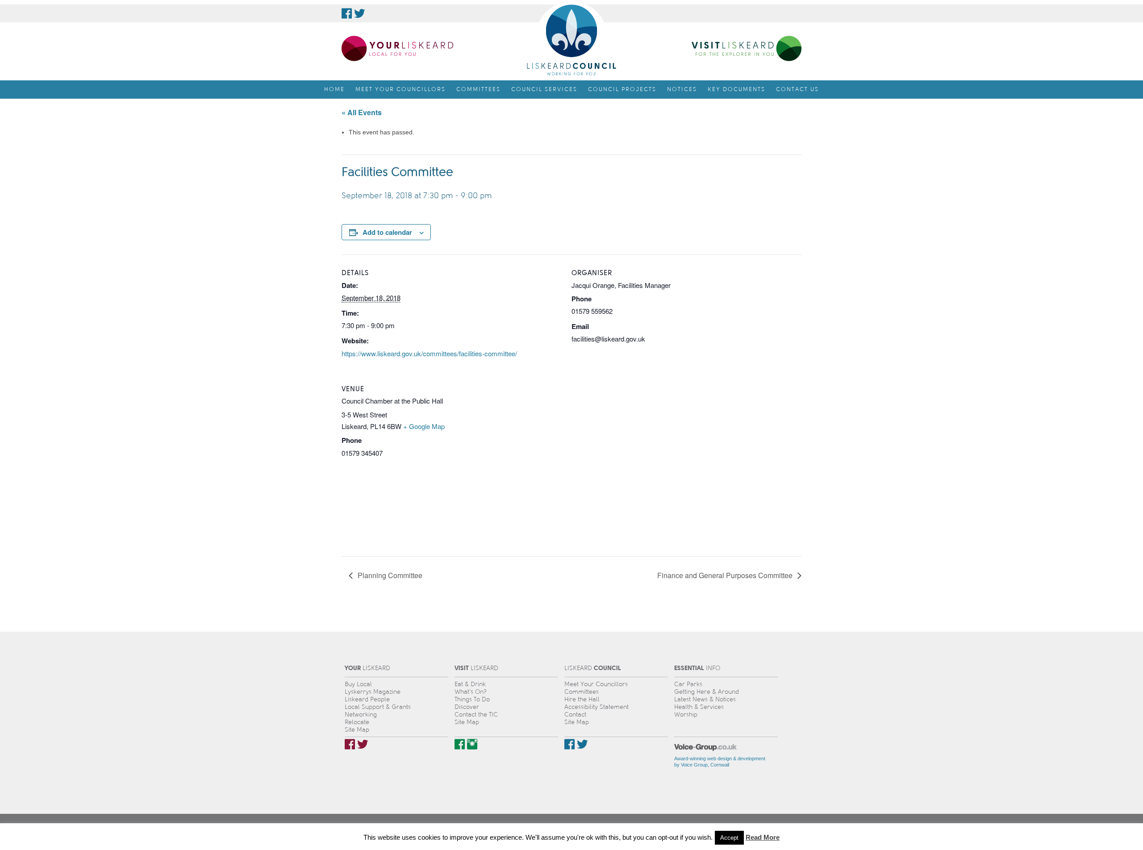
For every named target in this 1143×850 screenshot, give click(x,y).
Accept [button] (729, 837)
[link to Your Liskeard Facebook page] (350, 744)
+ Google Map (424, 426)
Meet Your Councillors (596, 684)
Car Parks (688, 684)
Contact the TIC (476, 714)
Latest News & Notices (705, 699)
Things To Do (472, 699)
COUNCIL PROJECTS (622, 89)
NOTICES (682, 89)
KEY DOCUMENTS (736, 89)
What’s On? (471, 691)
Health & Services (699, 707)
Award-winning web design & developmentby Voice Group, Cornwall (719, 761)
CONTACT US (797, 89)
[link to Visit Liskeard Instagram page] (472, 744)
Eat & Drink (470, 684)
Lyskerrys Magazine (372, 691)
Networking (361, 714)
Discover (467, 707)
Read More (763, 837)
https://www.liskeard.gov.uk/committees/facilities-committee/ (429, 353)
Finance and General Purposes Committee (725, 575)
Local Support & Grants (378, 707)
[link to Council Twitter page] (359, 13)
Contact (575, 714)
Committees (581, 691)
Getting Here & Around (706, 691)
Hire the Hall (582, 699)
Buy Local (358, 684)
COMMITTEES (478, 89)
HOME (334, 89)
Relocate (357, 722)
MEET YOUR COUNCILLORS (400, 89)
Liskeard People (367, 699)
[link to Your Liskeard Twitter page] (362, 744)
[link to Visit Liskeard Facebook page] (460, 744)
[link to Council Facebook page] (347, 13)
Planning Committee (389, 575)
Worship (685, 714)
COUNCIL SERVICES (544, 89)
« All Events (362, 112)
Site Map (357, 729)
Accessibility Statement (596, 707)
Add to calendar (387, 232)
